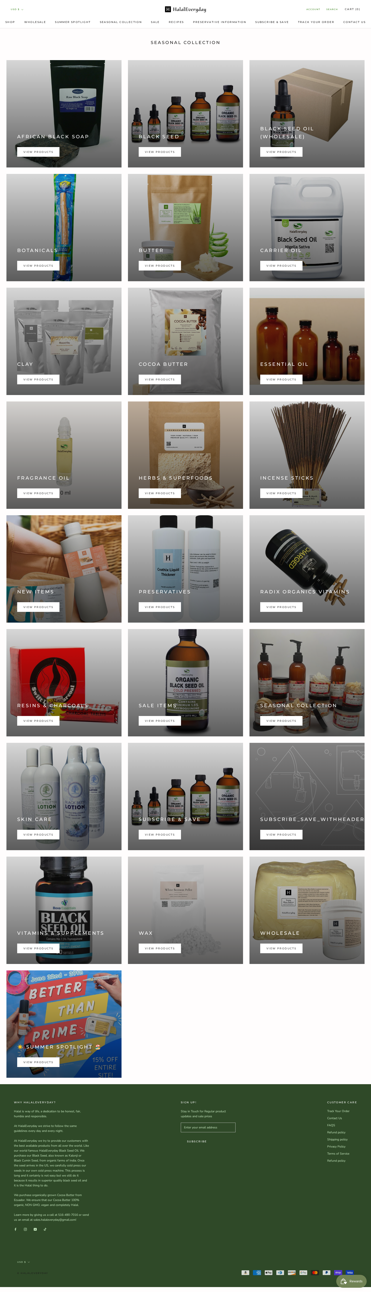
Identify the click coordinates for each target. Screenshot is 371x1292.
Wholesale (35, 22)
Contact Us (354, 22)
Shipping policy (337, 1139)
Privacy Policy (336, 1147)
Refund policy (336, 1132)
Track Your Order (316, 22)
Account (313, 9)
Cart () (352, 9)
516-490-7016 (68, 1215)
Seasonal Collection (121, 22)
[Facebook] (15, 1229)
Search (332, 9)
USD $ (15, 9)
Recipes (176, 22)
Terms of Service (338, 1154)
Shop (10, 22)
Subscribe (197, 1141)
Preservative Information (219, 22)
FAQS (331, 1125)
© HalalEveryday (32, 1273)
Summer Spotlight (73, 22)
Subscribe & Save (272, 22)
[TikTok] (45, 1229)
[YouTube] (35, 1229)
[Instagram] (25, 1229)
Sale (155, 22)
